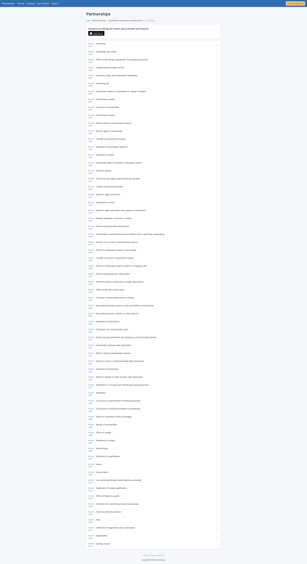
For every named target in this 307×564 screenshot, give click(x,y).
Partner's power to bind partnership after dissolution (120, 361)
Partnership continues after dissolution (113, 345)
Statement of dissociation (107, 321)
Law (88, 20)
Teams (54, 3)
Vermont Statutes (99, 20)
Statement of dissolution (107, 369)
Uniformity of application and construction (115, 527)
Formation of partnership (107, 107)
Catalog (30, 3)
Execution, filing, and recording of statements (117, 75)
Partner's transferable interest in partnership (116, 250)
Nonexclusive (102, 448)
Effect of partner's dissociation (110, 289)
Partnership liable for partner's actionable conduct (119, 163)
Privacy (146, 555)
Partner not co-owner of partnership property (117, 242)
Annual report (102, 472)
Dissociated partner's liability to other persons (117, 313)
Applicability (101, 535)
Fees (98, 520)
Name (98, 464)
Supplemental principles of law (110, 67)
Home (20, 3)
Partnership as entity (105, 99)
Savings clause (102, 543)
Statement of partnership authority (112, 147)
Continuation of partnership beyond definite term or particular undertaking (130, 234)
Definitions (101, 43)
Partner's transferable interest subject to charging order (121, 266)
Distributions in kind (105, 202)
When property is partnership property (113, 123)
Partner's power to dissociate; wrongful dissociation (120, 282)
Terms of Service (157, 555)
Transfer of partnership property (111, 139)
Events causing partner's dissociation (113, 274)
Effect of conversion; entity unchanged (113, 416)
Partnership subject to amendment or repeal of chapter (121, 91)
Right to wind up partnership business (113, 353)
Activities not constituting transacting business (117, 504)
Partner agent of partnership (109, 131)
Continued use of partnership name (112, 329)
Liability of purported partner (109, 186)
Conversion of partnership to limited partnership (118, 401)
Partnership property (105, 115)
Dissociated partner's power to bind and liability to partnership (125, 305)
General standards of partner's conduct (114, 218)
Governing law (102, 83)
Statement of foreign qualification (111, 488)
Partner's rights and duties (108, 194)
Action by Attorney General (108, 512)
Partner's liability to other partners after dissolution (119, 377)
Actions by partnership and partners (112, 226)
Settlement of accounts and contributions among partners (122, 385)
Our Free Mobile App (295, 4)
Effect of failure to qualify (108, 496)
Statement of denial (105, 155)
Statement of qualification (108, 456)
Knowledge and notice (106, 51)
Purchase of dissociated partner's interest (115, 297)
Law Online (43, 3)
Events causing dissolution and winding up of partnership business (126, 337)
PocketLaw (8, 3)
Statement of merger (105, 440)
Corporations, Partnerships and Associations (125, 20)
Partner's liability (103, 170)
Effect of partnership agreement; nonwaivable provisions (122, 59)
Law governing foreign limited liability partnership (118, 480)
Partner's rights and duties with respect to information (120, 210)
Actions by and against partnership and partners (118, 178)
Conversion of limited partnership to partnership (118, 408)
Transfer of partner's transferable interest (115, 258)
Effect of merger (103, 432)
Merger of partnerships (106, 424)
